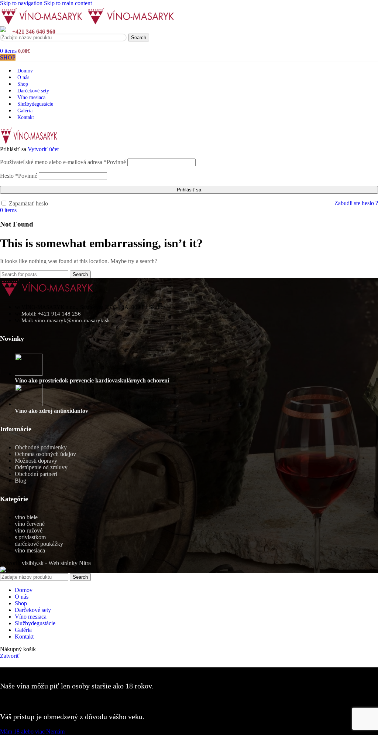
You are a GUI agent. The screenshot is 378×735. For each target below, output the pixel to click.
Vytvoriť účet (43, 149)
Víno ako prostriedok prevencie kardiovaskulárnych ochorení (92, 380)
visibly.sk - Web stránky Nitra (56, 563)
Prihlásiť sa (189, 190)
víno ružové (28, 530)
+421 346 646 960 (33, 31)
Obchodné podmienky (41, 447)
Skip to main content (68, 3)
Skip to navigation (22, 3)
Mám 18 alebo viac (23, 731)
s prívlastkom (30, 537)
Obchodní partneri (36, 474)
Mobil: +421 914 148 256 (51, 314)
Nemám (55, 731)
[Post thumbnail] (28, 374)
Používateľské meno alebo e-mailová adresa (63, 162)
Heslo (18, 176)
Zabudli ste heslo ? (356, 203)
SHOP (8, 57)
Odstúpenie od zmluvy (41, 467)
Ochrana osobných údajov (45, 454)
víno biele (26, 517)
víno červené (30, 524)
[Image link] (48, 294)
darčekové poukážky (39, 544)
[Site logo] (43, 23)
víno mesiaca (30, 550)
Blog (20, 480)
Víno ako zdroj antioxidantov (51, 411)
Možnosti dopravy (36, 460)
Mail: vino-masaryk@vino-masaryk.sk (65, 320)
